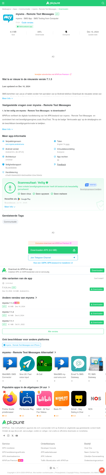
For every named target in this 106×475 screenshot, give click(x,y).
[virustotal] (47, 182)
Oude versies (27, 22)
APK (57, 14)
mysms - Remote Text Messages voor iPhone (23, 345)
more (67, 144)
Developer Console (48, 448)
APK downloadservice (11, 456)
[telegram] (4, 436)
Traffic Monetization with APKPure (54, 460)
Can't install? (99, 278)
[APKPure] (53, 3)
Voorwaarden (85, 472)
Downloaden (97, 270)
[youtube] (16, 436)
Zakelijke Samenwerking (94, 456)
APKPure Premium (9, 460)
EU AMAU (95, 472)
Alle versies (53, 331)
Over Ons (88, 448)
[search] (103, 3)
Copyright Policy (73, 472)
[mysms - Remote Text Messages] (8, 18)
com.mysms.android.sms (15, 144)
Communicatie (24, 9)
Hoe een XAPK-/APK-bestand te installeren (52, 262)
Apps (15, 9)
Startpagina (6, 9)
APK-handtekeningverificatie (13, 452)
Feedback (61, 164)
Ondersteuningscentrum (93, 460)
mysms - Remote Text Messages (44, 9)
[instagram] (8, 436)
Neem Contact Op (91, 452)
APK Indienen (46, 456)
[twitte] (12, 436)
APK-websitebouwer (49, 452)
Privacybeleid (60, 472)
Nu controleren (11, 167)
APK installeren (8, 448)
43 (58, 160)
